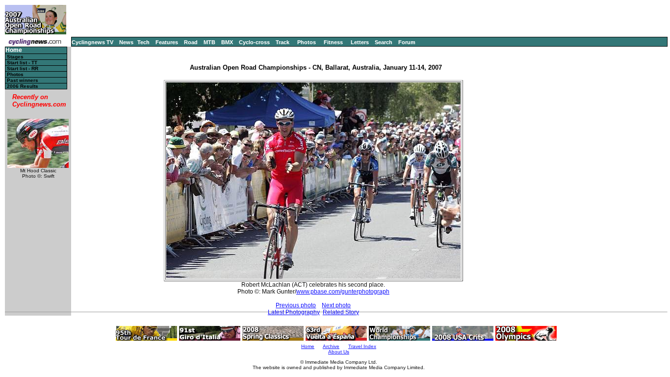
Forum (406, 42)
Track (282, 42)
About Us (338, 351)
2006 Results (22, 86)
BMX (227, 42)
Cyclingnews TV (92, 42)
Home (13, 50)
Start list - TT (22, 62)
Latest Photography (294, 312)
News (126, 42)
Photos (306, 42)
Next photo (336, 305)
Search (383, 42)
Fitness (333, 42)
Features (166, 42)
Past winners (22, 80)
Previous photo (296, 305)
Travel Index (362, 346)
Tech (143, 42)
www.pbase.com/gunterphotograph (342, 291)
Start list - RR (22, 68)
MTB (209, 42)
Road (191, 42)
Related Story (341, 312)
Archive (331, 346)
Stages (15, 56)
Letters (360, 42)
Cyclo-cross (254, 42)
